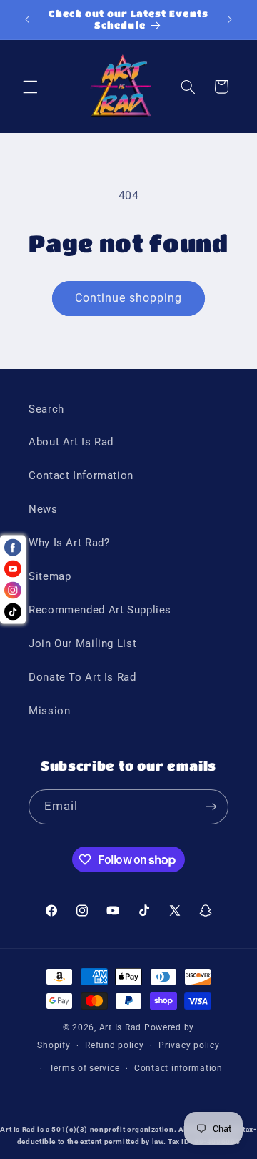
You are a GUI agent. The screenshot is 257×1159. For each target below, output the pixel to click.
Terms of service (84, 1068)
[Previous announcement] (27, 19)
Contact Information (81, 475)
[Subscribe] (211, 806)
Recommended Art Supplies (100, 609)
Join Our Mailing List (82, 643)
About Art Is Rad (71, 441)
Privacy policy (188, 1045)
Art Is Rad (120, 1027)
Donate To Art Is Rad (82, 677)
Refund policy (114, 1045)
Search (46, 409)
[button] (30, 86)
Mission (49, 710)
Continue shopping (129, 298)
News (43, 509)
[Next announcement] (230, 19)
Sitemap (50, 576)
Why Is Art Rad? (69, 542)
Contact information (178, 1068)
